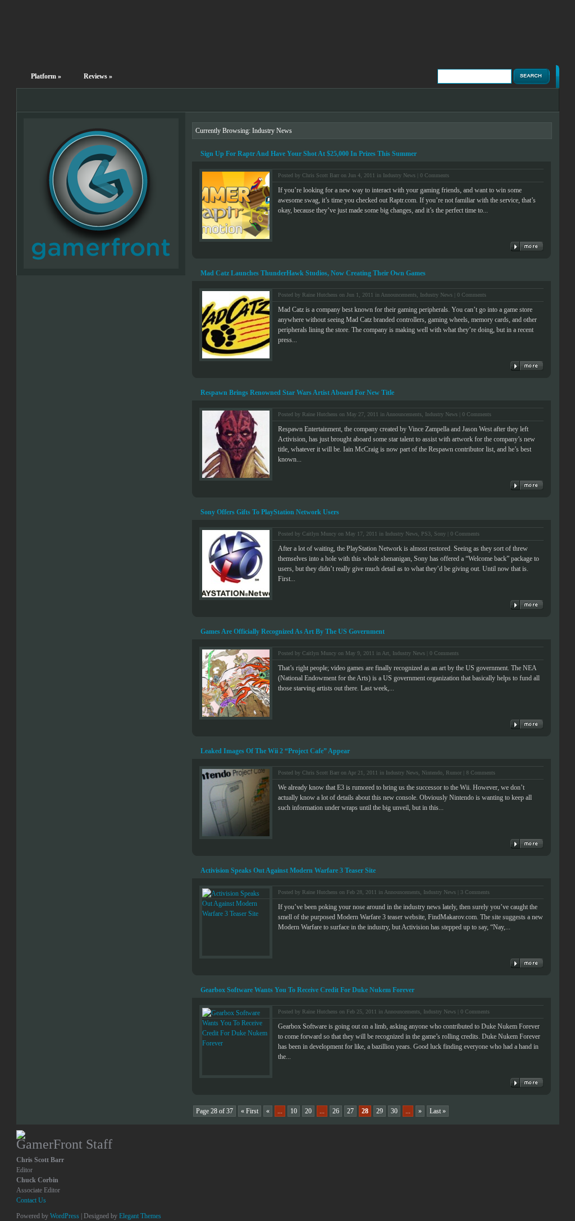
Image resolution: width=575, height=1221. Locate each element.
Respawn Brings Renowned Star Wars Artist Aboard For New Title (297, 393)
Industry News (399, 175)
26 (335, 1111)
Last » (438, 1111)
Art (385, 653)
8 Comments (480, 773)
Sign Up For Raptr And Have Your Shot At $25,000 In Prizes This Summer (308, 154)
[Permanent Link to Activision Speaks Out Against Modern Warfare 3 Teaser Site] (527, 963)
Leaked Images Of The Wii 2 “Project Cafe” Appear (275, 751)
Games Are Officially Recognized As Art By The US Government (292, 631)
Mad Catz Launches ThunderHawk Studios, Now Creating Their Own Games (313, 273)
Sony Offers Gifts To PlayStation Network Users (269, 512)
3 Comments (475, 892)
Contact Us (31, 1200)
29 (379, 1111)
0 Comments (434, 175)
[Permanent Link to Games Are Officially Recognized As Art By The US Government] (527, 724)
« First (249, 1111)
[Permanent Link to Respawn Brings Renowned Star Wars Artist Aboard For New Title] (527, 485)
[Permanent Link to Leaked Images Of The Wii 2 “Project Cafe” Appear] (527, 844)
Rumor (454, 773)
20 (308, 1111)
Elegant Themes (140, 1216)
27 (350, 1111)
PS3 (426, 534)
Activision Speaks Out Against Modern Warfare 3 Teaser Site (288, 870)
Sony (440, 534)
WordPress (64, 1216)
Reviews (98, 76)
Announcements (399, 295)
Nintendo (432, 773)
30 (394, 1111)
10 (293, 1111)
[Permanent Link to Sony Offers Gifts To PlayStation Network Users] (527, 605)
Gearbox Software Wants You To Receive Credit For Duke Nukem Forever (307, 990)
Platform (46, 76)
